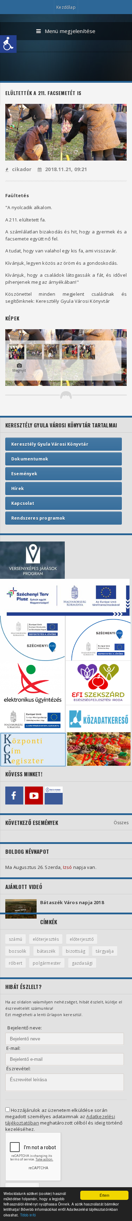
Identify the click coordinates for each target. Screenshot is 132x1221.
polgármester (47, 963)
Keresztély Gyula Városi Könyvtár (49, 444)
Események (24, 474)
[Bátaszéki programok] (54, 795)
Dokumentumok (29, 459)
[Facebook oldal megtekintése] (14, 795)
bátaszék (46, 951)
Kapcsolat (22, 503)
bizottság (75, 951)
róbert (15, 963)
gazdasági (82, 963)
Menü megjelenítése (70, 31)
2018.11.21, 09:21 (66, 169)
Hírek (17, 488)
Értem (104, 1195)
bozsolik (17, 951)
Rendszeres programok (38, 518)
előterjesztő (82, 939)
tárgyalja (105, 951)
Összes (121, 823)
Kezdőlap (65, 7)
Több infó (28, 1214)
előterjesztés (46, 939)
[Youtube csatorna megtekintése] (34, 795)
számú (15, 939)
